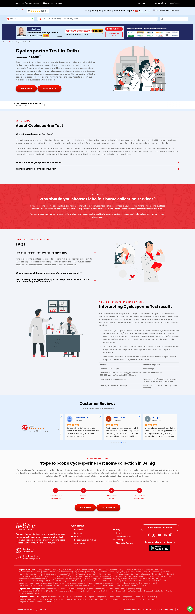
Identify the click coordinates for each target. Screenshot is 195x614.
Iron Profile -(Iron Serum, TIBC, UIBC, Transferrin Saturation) (43, 574)
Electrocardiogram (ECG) (159, 572)
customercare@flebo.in (54, 3)
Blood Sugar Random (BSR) (61, 572)
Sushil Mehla (153, 417)
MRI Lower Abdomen (91, 581)
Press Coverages (123, 536)
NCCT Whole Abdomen (76, 583)
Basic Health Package (50, 589)
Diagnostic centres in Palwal (30, 602)
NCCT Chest (60, 583)
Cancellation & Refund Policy (131, 609)
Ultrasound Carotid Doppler (101, 585)
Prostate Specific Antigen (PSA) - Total (131, 585)
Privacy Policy (168, 609)
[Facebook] (149, 535)
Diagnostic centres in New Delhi (53, 597)
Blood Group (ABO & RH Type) (158, 576)
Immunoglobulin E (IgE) (137, 572)
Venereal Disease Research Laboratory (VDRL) (142, 578)
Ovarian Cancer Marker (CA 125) (34, 576)
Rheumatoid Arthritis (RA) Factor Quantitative (69, 576)
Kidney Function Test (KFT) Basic (117, 569)
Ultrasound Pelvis (148, 583)
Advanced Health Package (72, 589)
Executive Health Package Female (158, 591)
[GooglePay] (159, 548)
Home (5, 42)
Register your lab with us (85, 540)
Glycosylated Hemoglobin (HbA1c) (33, 572)
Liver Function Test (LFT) (92, 569)
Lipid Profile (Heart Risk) (85, 572)
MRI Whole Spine (62, 581)
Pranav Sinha (114, 417)
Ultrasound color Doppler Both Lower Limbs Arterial (40, 585)
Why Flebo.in (79, 543)
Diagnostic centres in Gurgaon (81, 597)
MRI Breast (75, 581)
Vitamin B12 (138, 569)
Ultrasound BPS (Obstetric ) (126, 583)
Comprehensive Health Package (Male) (72, 591)
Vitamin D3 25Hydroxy (155, 569)
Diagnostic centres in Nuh (59, 599)
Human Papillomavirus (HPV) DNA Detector (108, 576)
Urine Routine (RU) (72, 569)
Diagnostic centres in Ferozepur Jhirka (139, 597)
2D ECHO (170, 574)
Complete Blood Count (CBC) (49, 569)
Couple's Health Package (96, 589)
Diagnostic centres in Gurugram (143, 599)
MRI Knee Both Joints (110, 581)
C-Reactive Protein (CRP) (86, 574)
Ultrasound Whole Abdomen (153, 574)
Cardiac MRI (127, 581)
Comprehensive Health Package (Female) (36, 591)
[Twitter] (154, 535)
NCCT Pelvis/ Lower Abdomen (101, 583)
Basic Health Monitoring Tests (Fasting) (125, 589)
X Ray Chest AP (140, 581)
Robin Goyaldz (76, 417)
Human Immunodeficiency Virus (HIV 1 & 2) (36, 578)
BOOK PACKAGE (114, 29)
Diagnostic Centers (124, 543)
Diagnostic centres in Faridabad (113, 599)
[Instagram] (170, 535)
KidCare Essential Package (30, 593)
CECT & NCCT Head (44, 583)
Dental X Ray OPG (26, 583)
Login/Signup (175, 3)
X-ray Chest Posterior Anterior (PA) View (121, 574)
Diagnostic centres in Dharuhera (32, 599)
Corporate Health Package (102, 591)
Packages (78, 530)
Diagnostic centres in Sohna (108, 597)
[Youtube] (159, 535)
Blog (118, 529)
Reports (77, 536)
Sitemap (119, 540)
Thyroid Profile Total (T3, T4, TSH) (111, 572)
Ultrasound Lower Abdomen (75, 585)
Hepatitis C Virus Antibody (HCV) (106, 578)
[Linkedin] (165, 535)
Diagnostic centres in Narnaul (85, 599)
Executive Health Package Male (129, 591)
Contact (119, 533)
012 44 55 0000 (33, 3)
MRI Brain (49, 581)
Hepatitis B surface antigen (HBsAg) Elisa (74, 578)
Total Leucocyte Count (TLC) (31, 581)
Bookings (78, 533)
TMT (101, 574)
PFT (72, 574)
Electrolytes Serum (136, 576)
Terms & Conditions (152, 609)
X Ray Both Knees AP (157, 581)
